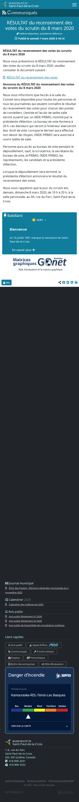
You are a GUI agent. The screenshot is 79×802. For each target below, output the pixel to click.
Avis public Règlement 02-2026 (25, 621)
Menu (74, 4)
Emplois (15, 657)
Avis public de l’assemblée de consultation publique (36, 625)
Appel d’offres (40, 645)
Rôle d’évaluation (53, 664)
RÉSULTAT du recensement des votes (32, 77)
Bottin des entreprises (22, 664)
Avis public (16, 645)
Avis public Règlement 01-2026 (25, 616)
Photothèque (37, 657)
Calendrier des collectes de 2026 (26, 604)
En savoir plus (22, 250)
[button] (76, 282)
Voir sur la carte (21, 726)
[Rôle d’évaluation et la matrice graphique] (39, 264)
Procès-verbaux (45, 651)
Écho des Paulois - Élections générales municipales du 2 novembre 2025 (37, 590)
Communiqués (18, 651)
